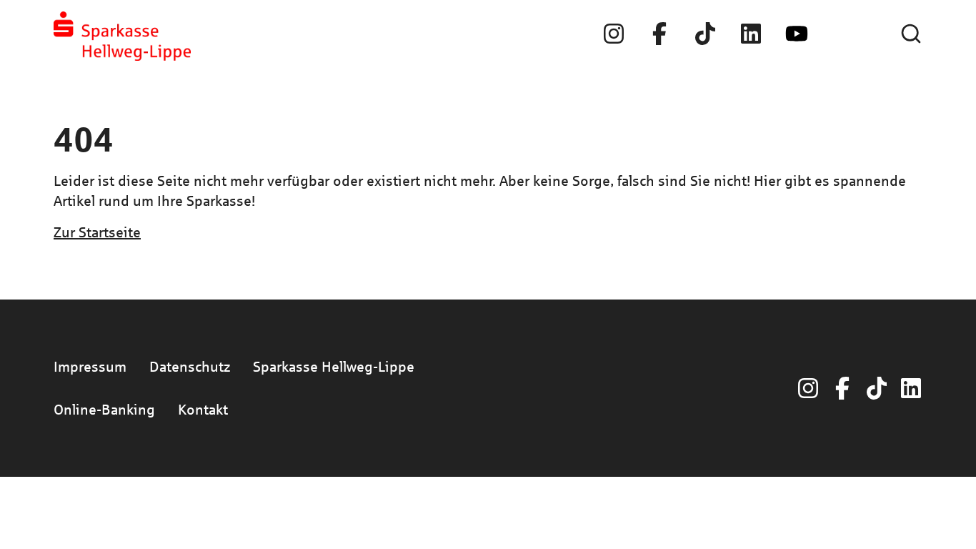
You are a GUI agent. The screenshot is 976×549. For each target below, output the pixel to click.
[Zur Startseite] (122, 36)
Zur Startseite (97, 232)
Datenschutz (189, 366)
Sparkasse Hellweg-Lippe (333, 366)
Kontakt (203, 409)
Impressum (90, 366)
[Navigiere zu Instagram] (613, 33)
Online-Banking (104, 409)
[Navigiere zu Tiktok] (705, 33)
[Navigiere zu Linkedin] (751, 33)
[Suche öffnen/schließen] (911, 33)
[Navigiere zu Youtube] (796, 33)
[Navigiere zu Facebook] (659, 33)
